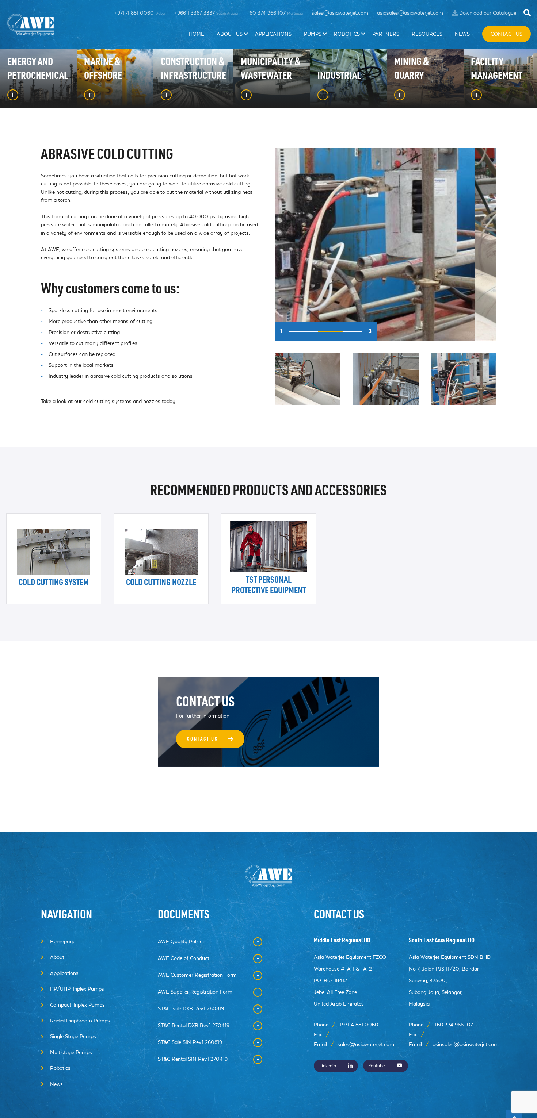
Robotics (347, 34)
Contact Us (506, 34)
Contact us (211, 740)
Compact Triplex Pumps (77, 1005)
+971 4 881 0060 (139, 13)
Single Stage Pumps (73, 1036)
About (57, 957)
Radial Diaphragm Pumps (80, 1020)
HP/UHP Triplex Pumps (77, 989)
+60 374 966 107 (275, 13)
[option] (385, 244)
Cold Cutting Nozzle (161, 583)
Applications (273, 34)
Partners (385, 34)
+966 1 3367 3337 (206, 13)
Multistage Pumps (71, 1052)
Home (196, 34)
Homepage (62, 941)
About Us (230, 34)
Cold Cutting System (54, 583)
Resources (427, 34)
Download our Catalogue (487, 13)
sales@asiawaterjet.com (340, 13)
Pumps (312, 34)
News (462, 34)
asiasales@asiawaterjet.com (410, 13)
